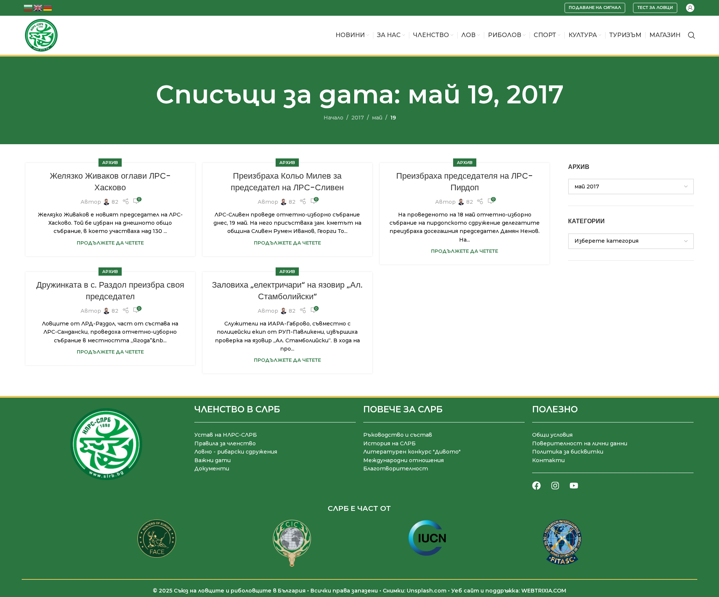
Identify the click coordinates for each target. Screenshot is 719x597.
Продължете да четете (110, 243)
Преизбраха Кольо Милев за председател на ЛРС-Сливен (287, 181)
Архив (110, 162)
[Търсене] (691, 35)
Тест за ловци (655, 7)
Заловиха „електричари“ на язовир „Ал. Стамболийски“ (287, 290)
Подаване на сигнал (595, 7)
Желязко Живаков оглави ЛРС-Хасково (110, 181)
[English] (38, 7)
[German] (48, 7)
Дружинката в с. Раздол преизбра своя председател (110, 290)
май (377, 117)
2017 (357, 117)
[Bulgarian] (28, 7)
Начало (333, 117)
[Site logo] (41, 34)
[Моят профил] (690, 7)
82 (115, 202)
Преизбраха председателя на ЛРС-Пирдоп (464, 181)
